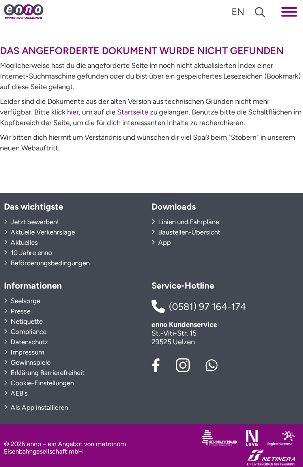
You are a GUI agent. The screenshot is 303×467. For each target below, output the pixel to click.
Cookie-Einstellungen (41, 383)
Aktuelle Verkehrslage (42, 232)
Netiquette (26, 321)
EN (238, 11)
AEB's (18, 393)
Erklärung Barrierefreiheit (46, 373)
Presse (19, 311)
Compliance (28, 332)
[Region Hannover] (281, 438)
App (164, 242)
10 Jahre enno (30, 253)
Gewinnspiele (29, 362)
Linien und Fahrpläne (188, 222)
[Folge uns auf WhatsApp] (212, 364)
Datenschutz (28, 342)
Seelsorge (24, 301)
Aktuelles (23, 242)
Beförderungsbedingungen (49, 263)
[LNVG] (252, 438)
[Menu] (289, 11)
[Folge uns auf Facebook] (156, 364)
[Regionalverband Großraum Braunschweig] (219, 438)
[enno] (23, 11)
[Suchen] (259, 12)
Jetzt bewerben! (34, 222)
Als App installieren (38, 407)
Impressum (26, 352)
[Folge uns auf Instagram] (183, 364)
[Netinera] (271, 457)
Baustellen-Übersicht (188, 232)
